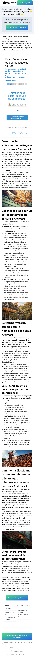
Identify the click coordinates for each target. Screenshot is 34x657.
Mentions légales (18, 648)
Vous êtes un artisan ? (24, 133)
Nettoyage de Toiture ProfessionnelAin (23, 613)
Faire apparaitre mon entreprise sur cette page (17, 643)
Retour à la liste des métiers (18, 127)
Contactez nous (18, 651)
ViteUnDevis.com (15, 133)
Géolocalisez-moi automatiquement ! (17, 117)
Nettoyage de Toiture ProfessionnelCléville (10, 616)
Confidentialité (17, 132)
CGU (13, 132)
